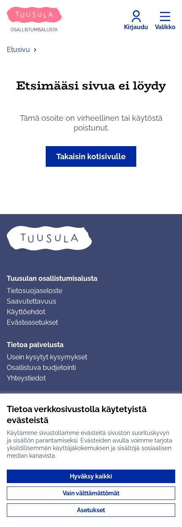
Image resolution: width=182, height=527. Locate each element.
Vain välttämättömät (91, 493)
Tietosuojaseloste (34, 291)
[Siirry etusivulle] (91, 238)
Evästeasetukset (32, 322)
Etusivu (18, 50)
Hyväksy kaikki (91, 476)
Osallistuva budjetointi (41, 368)
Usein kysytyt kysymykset (47, 357)
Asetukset (91, 510)
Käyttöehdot (26, 312)
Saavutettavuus (31, 301)
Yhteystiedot (26, 378)
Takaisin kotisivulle (91, 156)
